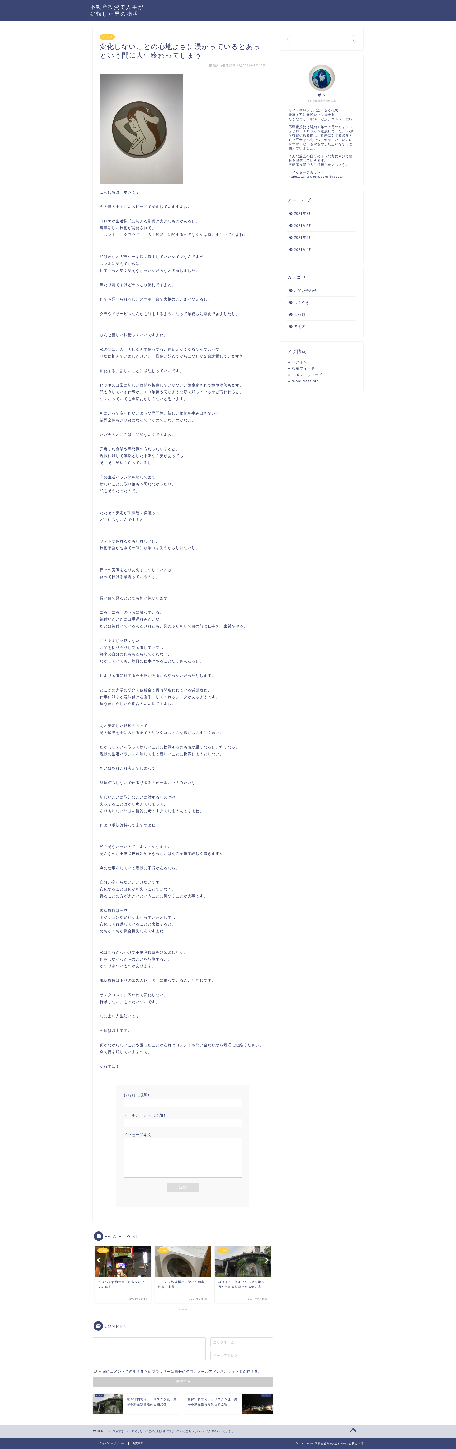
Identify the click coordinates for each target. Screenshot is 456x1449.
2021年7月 (303, 213)
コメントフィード (307, 375)
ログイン (299, 362)
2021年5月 (303, 237)
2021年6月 (303, 226)
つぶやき (107, 37)
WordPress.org (305, 381)
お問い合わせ (305, 290)
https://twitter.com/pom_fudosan (316, 176)
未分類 (299, 315)
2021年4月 (303, 250)
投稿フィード (303, 368)
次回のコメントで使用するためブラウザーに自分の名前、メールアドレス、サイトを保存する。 (180, 1371)
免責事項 (138, 1443)
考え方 (299, 327)
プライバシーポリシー (110, 1443)
